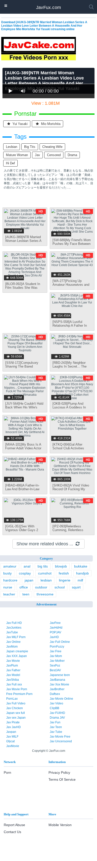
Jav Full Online (60, 642)
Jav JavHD (13, 727)
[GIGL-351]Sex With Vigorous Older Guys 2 (21, 528)
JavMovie (12, 746)
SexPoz (55, 665)
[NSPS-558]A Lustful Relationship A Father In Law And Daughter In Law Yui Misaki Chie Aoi (70, 327)
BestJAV (55, 670)
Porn (7, 772)
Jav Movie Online (61, 698)
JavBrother (57, 689)
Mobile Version (60, 825)
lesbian (11, 147)
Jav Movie (13, 661)
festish (64, 573)
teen (25, 594)
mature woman (17, 155)
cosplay (25, 573)
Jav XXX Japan (16, 656)
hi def (10, 163)
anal (27, 566)
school (59, 587)
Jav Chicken (14, 708)
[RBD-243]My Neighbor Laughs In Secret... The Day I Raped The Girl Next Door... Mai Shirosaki (71, 368)
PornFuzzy (57, 646)
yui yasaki (19, 124)
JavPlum (12, 665)
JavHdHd (56, 627)
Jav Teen (56, 727)
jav (37, 155)
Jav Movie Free (60, 736)
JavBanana (57, 679)
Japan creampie (17, 651)
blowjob (61, 566)
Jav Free (55, 651)
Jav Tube (56, 732)
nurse (7, 587)
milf (80, 580)
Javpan (11, 732)
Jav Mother (57, 661)
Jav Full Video (15, 703)
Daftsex (55, 694)
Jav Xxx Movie (59, 684)
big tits (29, 147)
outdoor (41, 587)
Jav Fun (55, 722)
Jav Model (13, 675)
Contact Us (12, 832)
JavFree (55, 623)
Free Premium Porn (19, 694)
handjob (82, 573)
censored (54, 155)
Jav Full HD (14, 623)
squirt (76, 587)
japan (29, 580)
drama (72, 155)
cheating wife (52, 147)
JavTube (12, 632)
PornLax (12, 698)
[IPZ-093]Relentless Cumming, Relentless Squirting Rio (67, 530)
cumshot (44, 573)
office (23, 587)
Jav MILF (12, 736)
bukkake (80, 566)
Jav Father (13, 670)
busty (7, 573)
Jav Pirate (13, 722)
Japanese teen (60, 675)
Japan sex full (15, 713)
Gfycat (10, 741)
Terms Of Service (62, 779)
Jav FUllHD (57, 713)
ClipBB (54, 708)
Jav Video (56, 703)
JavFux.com (48, 7)
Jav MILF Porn (16, 637)
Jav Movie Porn (16, 689)
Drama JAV (57, 717)
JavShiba (12, 679)
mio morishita (50, 124)
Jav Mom (56, 656)
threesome (45, 594)
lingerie (64, 580)
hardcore (10, 580)
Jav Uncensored (61, 741)
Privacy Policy (59, 772)
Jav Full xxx (14, 684)
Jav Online (13, 642)
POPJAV (55, 632)
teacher (9, 594)
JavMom (12, 646)
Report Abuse (14, 825)
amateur (9, 566)
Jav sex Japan (16, 717)
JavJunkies (13, 627)
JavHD (54, 637)
